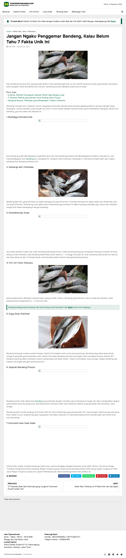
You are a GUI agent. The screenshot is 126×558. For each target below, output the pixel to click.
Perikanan (32, 31)
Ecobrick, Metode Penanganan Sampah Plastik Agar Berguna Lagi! (36, 95)
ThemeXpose (27, 554)
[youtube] (121, 554)
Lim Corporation (16, 554)
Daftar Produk (19, 12)
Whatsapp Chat (78, 12)
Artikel (8, 31)
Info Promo (34, 12)
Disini (113, 21)
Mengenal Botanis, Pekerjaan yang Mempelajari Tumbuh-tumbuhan (36, 100)
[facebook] (109, 554)
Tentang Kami (62, 12)
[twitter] (117, 554)
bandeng (30, 159)
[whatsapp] (105, 554)
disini (70, 307)
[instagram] (113, 554)
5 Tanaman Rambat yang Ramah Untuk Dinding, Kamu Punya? (34, 97)
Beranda (6, 12)
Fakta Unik (17, 31)
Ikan (24, 31)
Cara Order (47, 12)
